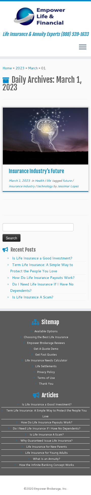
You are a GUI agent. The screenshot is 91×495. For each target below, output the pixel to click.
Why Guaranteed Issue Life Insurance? (46, 441)
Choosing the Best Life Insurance (46, 337)
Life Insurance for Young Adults (46, 453)
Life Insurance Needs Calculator (46, 360)
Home (7, 68)
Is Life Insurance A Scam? (32, 297)
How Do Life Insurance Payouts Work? (43, 277)
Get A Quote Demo (46, 349)
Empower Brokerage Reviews (46, 343)
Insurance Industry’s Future (36, 171)
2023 (20, 68)
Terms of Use (46, 378)
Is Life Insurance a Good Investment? (42, 258)
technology (45, 186)
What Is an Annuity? (46, 459)
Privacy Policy (46, 372)
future (67, 180)
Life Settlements (46, 366)
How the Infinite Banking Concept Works (46, 465)
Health (40, 180)
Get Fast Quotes (46, 355)
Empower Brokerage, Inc (50, 489)
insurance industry (22, 186)
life (49, 180)
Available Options (46, 331)
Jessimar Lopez (68, 186)
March (33, 68)
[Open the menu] (82, 47)
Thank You (46, 384)
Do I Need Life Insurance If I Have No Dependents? (46, 428)
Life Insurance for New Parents (46, 447)
